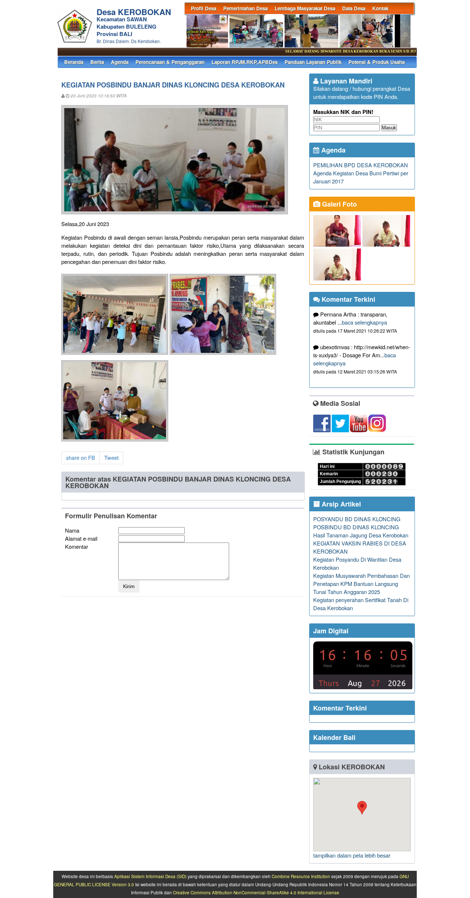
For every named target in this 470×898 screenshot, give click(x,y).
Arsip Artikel (340, 504)
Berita (97, 61)
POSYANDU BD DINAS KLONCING (356, 519)
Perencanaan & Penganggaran (170, 61)
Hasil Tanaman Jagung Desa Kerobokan (360, 535)
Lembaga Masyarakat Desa (305, 8)
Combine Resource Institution (301, 876)
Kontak (380, 8)
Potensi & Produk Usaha (376, 61)
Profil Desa (203, 8)
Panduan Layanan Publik (313, 61)
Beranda (73, 61)
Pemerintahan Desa (245, 8)
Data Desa (353, 8)
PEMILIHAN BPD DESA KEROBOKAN (360, 165)
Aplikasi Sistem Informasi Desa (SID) (150, 876)
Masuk (389, 127)
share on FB (80, 457)
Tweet (111, 457)
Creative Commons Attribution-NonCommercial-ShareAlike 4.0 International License (256, 892)
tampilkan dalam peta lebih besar (351, 855)
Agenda (120, 61)
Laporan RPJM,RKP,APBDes (245, 61)
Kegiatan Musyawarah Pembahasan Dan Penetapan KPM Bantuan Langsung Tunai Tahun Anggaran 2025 (361, 583)
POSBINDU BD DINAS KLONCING (356, 527)
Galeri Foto (338, 204)
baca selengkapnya (364, 322)
